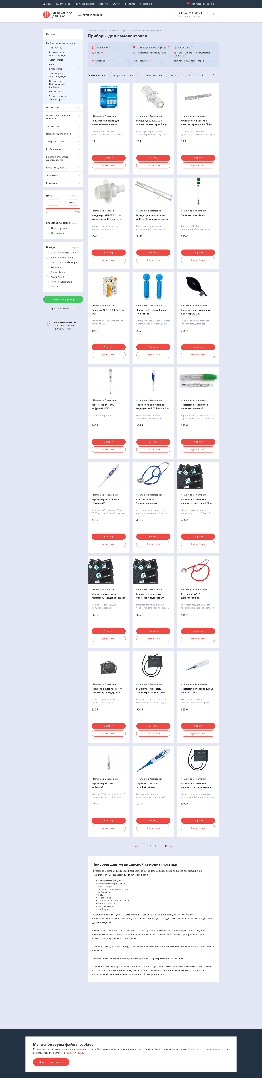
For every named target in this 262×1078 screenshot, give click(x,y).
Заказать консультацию (189, 16)
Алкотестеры (56, 59)
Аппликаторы (53, 126)
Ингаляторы (52, 107)
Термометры (55, 47)
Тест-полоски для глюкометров (58, 98)
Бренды (47, 3)
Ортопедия (52, 175)
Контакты (130, 3)
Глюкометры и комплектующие (57, 54)
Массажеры (52, 183)
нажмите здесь (76, 1052)
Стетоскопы (55, 68)
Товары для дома (55, 141)
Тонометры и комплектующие (57, 75)
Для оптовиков (63, 3)
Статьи (116, 3)
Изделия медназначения (58, 133)
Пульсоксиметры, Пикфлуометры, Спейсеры (58, 84)
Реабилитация (53, 149)
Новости (103, 3)
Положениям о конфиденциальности (207, 1049)
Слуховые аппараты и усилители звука (57, 158)
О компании (146, 3)
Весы (51, 64)
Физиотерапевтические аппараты (58, 117)
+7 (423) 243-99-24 (189, 13)
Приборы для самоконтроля (60, 43)
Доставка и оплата (85, 3)
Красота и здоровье (56, 167)
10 (213, 75)
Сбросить (76, 196)
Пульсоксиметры (58, 91)
